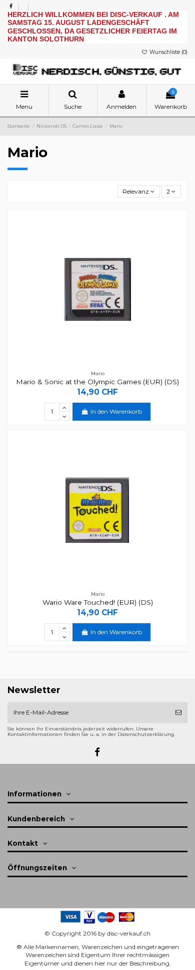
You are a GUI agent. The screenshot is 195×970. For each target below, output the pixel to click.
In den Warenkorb (116, 411)
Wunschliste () (168, 52)
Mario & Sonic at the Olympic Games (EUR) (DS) (97, 382)
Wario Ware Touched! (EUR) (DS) (97, 602)
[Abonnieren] (179, 712)
